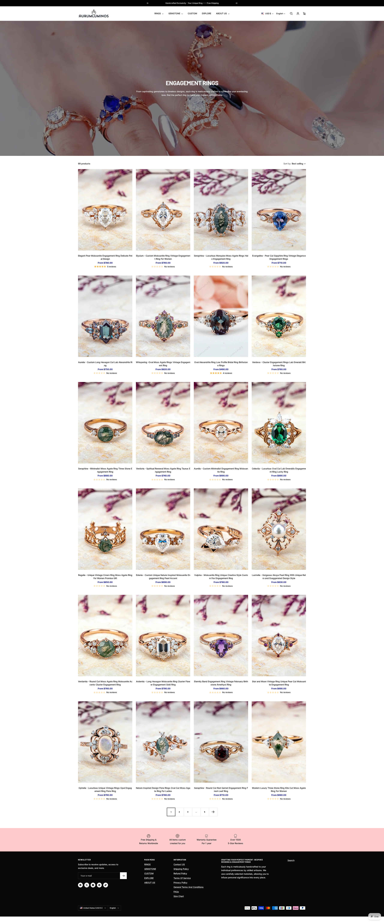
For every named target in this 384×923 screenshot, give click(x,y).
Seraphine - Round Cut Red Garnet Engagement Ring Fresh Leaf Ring (221, 789)
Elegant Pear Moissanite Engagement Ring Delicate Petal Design (105, 257)
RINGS (157, 13)
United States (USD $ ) (93, 908)
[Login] (297, 13)
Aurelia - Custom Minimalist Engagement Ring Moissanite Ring (221, 470)
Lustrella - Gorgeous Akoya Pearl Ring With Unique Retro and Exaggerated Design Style (279, 576)
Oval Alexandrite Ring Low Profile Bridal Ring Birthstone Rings (221, 364)
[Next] (213, 812)
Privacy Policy (180, 882)
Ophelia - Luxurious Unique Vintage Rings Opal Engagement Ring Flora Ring (105, 789)
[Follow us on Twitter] (86, 885)
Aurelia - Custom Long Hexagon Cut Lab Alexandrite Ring (105, 364)
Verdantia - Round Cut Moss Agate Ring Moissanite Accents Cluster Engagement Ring (105, 683)
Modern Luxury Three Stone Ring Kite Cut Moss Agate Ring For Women (279, 789)
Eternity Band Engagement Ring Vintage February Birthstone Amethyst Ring (221, 683)
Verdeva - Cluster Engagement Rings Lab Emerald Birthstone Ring (279, 364)
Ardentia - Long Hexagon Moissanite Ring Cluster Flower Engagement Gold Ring (163, 683)
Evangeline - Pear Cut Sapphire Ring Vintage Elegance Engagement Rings (279, 257)
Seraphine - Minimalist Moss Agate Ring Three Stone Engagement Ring (105, 470)
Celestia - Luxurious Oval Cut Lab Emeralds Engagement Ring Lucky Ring (279, 470)
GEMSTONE (174, 13)
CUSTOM (192, 13)
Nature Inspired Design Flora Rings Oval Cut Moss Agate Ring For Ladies (163, 789)
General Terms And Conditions (189, 887)
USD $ (268, 13)
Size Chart (179, 896)
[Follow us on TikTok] (105, 885)
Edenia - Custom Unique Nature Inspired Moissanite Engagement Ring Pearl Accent (163, 576)
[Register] (123, 875)
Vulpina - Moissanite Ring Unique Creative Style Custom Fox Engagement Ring (221, 576)
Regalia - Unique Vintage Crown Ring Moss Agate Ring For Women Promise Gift (105, 576)
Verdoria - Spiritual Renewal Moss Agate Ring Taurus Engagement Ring (163, 470)
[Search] (291, 13)
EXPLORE (206, 13)
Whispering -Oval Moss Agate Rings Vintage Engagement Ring (163, 364)
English (279, 13)
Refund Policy (180, 873)
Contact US (179, 864)
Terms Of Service (182, 878)
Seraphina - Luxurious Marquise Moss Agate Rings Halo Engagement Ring (221, 257)
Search (291, 860)
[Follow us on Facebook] (80, 885)
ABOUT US (221, 13)
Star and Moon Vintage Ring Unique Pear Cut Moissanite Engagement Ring (279, 683)
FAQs (176, 891)
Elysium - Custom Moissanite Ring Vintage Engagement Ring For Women (163, 257)
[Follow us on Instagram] (93, 885)
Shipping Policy (181, 869)
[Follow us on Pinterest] (99, 885)
